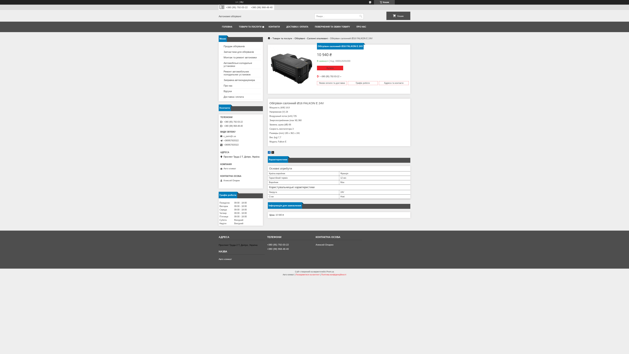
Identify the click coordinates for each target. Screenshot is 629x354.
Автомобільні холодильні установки (238, 64)
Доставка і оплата (297, 27)
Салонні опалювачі (317, 38)
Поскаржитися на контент (308, 275)
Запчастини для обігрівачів (239, 51)
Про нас (361, 27)
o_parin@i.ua (229, 136)
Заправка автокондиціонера (239, 80)
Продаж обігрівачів (234, 46)
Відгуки (228, 91)
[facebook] (269, 153)
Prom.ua (330, 272)
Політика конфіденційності (333, 275)
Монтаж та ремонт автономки (240, 57)
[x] (272, 153)
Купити (330, 68)
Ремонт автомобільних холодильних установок (237, 73)
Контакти (274, 27)
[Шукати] (361, 16)
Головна (227, 27)
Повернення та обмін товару (332, 27)
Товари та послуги (250, 27)
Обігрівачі (300, 38)
